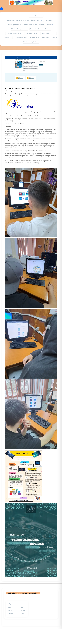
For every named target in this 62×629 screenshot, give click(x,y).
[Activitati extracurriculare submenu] (50, 28)
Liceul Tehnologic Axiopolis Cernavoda (21, 593)
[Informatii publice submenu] (54, 24)
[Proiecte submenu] (11, 37)
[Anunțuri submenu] (54, 20)
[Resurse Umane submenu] (42, 15)
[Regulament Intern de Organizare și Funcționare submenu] (43, 20)
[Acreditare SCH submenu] (56, 33)
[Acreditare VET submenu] (39, 33)
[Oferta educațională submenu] (27, 28)
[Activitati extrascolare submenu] (23, 33)
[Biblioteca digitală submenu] (38, 41)
